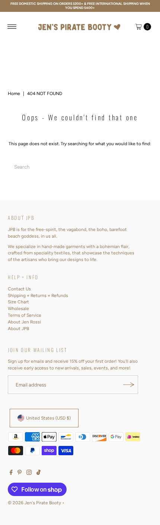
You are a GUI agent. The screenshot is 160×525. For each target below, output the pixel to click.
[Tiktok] (38, 473)
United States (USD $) (48, 418)
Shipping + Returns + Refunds (38, 295)
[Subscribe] (128, 384)
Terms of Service (24, 315)
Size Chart (18, 301)
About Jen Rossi (24, 322)
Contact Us (19, 288)
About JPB (18, 328)
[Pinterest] (19, 473)
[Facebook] (11, 473)
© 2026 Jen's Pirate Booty (34, 502)
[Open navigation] (12, 26)
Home (14, 93)
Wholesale (18, 308)
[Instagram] (29, 473)
